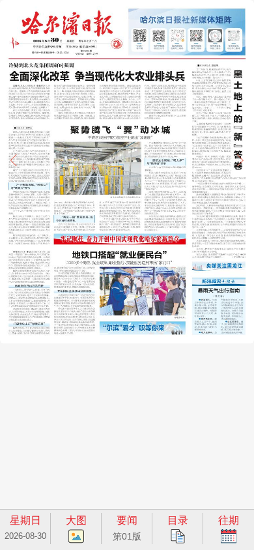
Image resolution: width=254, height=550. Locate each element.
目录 (177, 520)
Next (240, 160)
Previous (13, 160)
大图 (76, 520)
